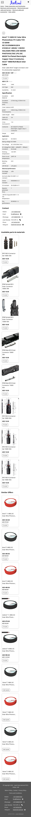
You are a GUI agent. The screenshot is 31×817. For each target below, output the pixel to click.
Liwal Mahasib (19, 814)
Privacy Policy (22, 790)
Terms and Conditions (15, 793)
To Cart (5, 78)
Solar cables (11, 12)
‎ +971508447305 (15, 212)
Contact (15, 790)
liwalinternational (16, 224)
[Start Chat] (20, 220)
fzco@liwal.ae (15, 214)
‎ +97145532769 (15, 222)
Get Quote (6, 690)
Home (2, 6)
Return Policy (8, 790)
